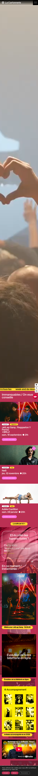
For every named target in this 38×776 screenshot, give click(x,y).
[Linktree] (36, 384)
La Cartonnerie (13, 3)
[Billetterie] (36, 388)
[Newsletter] (36, 391)
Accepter (6, 773)
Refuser (15, 773)
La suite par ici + (19, 524)
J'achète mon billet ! (9, 439)
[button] (35, 2)
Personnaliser (24, 773)
